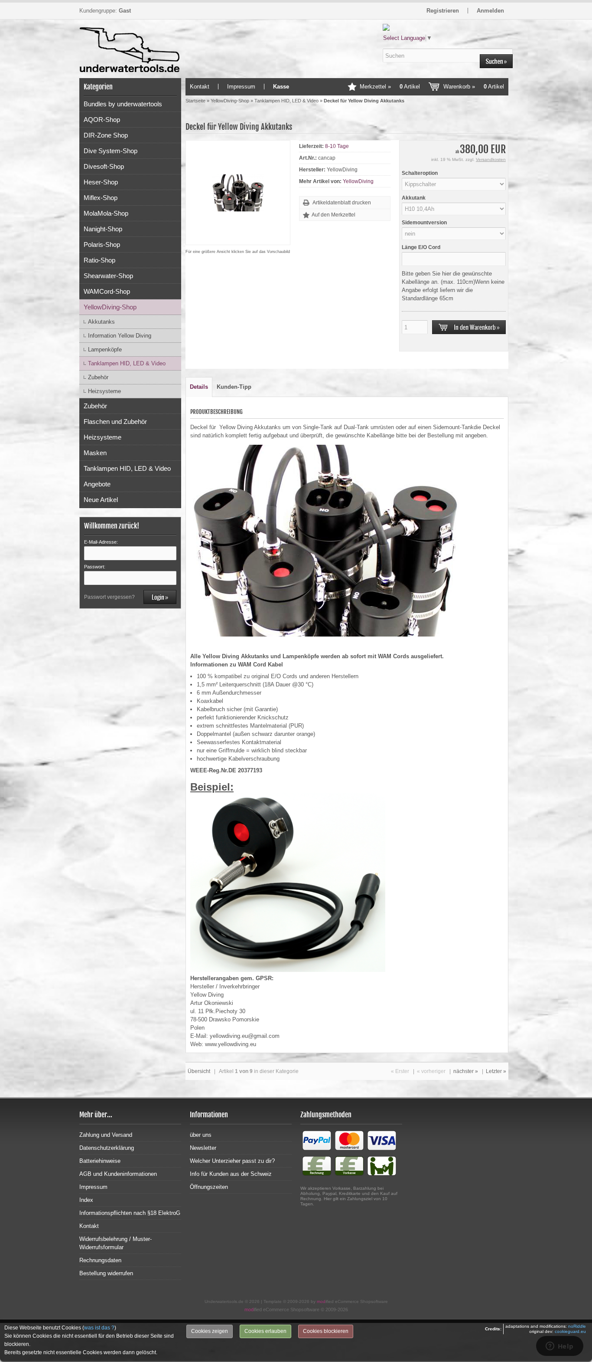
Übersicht (199, 1071)
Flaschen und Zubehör (115, 421)
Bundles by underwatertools (123, 104)
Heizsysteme (104, 391)
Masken (95, 452)
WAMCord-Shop (107, 291)
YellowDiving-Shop (110, 307)
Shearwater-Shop (108, 275)
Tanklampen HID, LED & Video (127, 363)
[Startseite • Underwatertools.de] (130, 40)
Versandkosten (491, 159)
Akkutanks (101, 321)
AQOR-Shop (102, 119)
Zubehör (98, 377)
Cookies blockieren (325, 1331)
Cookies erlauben (265, 1331)
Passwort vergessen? (109, 597)
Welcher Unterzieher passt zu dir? (232, 1161)
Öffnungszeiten (209, 1187)
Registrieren (442, 10)
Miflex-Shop (100, 197)
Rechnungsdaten (100, 1260)
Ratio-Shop (99, 260)
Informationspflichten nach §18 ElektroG (129, 1213)
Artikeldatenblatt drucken (341, 203)
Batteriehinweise (99, 1161)
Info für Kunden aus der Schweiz (231, 1174)
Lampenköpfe (105, 349)
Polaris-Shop (102, 244)
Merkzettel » (390, 86)
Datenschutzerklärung (106, 1148)
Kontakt (199, 86)
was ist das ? (99, 1328)
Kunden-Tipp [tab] (234, 387)
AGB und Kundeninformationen (118, 1174)
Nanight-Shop (103, 229)
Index (86, 1200)
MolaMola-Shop (106, 213)
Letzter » (496, 1071)
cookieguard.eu (570, 1331)
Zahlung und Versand (105, 1135)
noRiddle (577, 1326)
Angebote (97, 484)
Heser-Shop (101, 182)
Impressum (241, 86)
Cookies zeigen (209, 1331)
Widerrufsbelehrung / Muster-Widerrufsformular (115, 1243)
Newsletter (203, 1148)
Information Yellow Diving (119, 335)
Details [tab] (199, 387)
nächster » (465, 1071)
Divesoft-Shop (104, 166)
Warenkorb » (473, 86)
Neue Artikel (101, 499)
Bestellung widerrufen (106, 1273)
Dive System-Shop (110, 150)
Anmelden (490, 10)
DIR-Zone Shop (106, 135)
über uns (200, 1135)
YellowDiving (358, 181)
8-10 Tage (337, 146)
